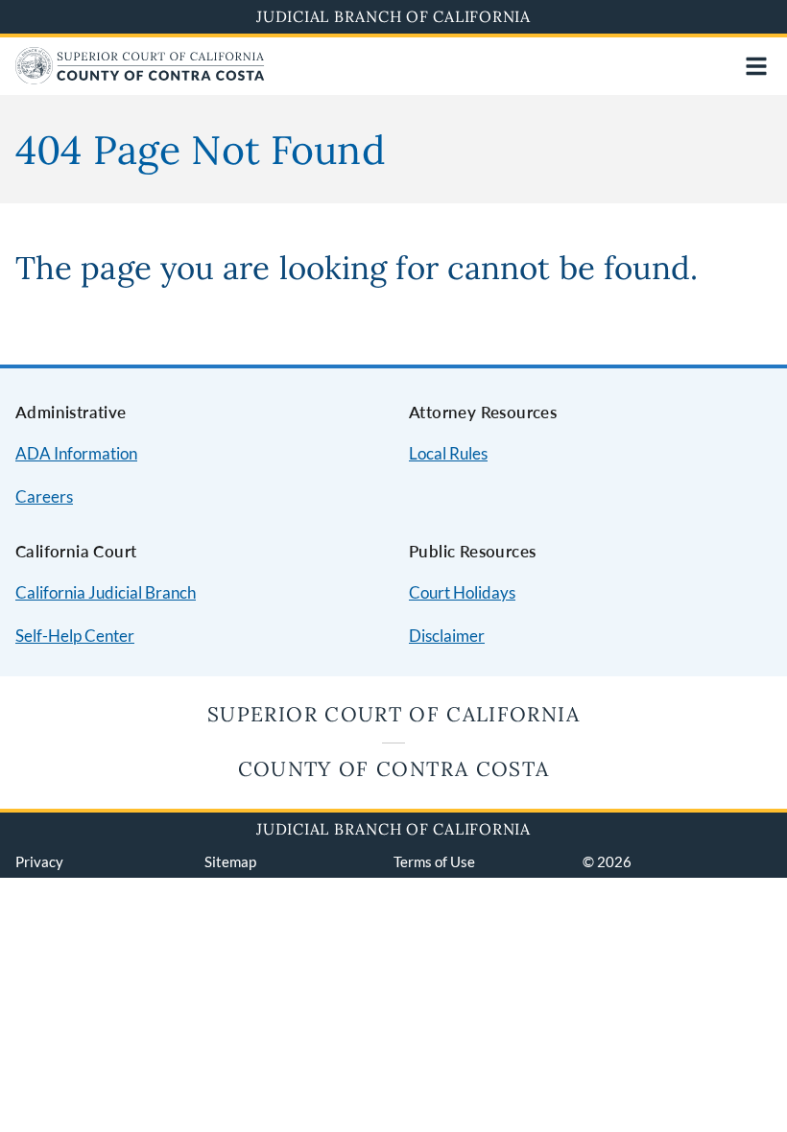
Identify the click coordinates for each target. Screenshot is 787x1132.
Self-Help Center (74, 635)
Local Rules (448, 453)
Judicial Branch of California (393, 16)
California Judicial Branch (105, 592)
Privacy (39, 861)
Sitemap (230, 861)
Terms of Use (434, 861)
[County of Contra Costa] (140, 78)
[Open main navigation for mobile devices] (756, 66)
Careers (44, 496)
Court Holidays (462, 592)
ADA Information (76, 453)
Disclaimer (447, 635)
